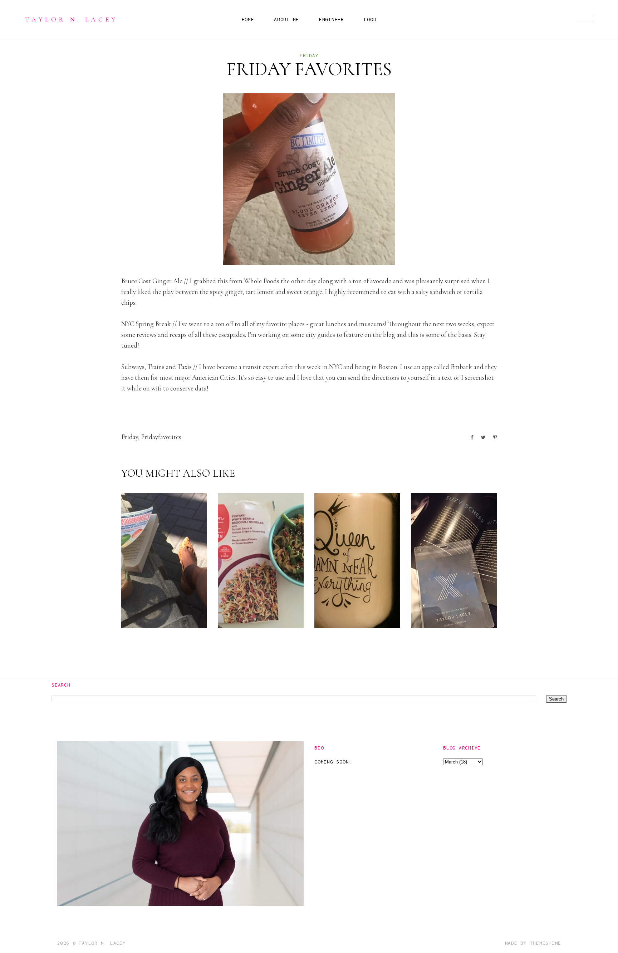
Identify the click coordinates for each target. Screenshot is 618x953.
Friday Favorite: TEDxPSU (446, 602)
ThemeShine (545, 943)
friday (309, 55)
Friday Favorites (158, 607)
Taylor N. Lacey (71, 19)
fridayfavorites (161, 437)
